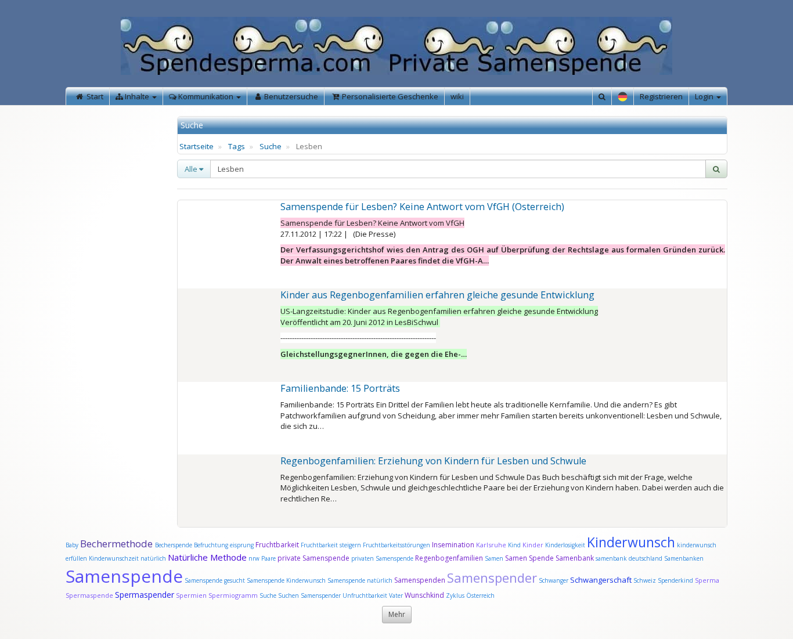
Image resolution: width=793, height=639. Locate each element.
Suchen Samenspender (309, 595)
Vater (397, 595)
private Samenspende (313, 558)
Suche (270, 146)
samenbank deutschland (629, 558)
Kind (515, 545)
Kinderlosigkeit (566, 545)
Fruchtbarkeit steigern (331, 545)
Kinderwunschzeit (114, 558)
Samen (495, 558)
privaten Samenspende (382, 558)
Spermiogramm (233, 595)
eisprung (242, 545)
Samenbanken (684, 558)
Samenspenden (419, 580)
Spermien (191, 595)
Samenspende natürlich (359, 580)
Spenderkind (675, 580)
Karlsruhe (491, 544)
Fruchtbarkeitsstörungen (397, 545)
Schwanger (553, 580)
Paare (269, 558)
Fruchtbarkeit (278, 545)
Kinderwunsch (631, 542)
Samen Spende (529, 558)
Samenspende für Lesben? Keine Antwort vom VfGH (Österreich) (422, 206)
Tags (236, 146)
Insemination (453, 545)
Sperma (707, 580)
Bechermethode (117, 543)
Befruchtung (211, 545)
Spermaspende (89, 595)
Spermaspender (144, 594)
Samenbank (575, 558)
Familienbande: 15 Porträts (340, 388)
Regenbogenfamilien (449, 558)
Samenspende (124, 576)
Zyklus (455, 595)
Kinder (532, 544)
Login (705, 96)
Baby (72, 545)
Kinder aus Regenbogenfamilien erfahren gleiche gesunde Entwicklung (437, 294)
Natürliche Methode (207, 557)
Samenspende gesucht (215, 580)
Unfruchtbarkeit (366, 595)
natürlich (153, 558)
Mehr (396, 614)
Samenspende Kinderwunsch (286, 580)
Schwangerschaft (601, 580)
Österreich (480, 595)
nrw (253, 558)
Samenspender (492, 577)
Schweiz (644, 580)
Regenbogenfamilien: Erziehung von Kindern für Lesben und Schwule (433, 460)
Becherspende (173, 545)
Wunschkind (424, 595)
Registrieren (661, 96)
